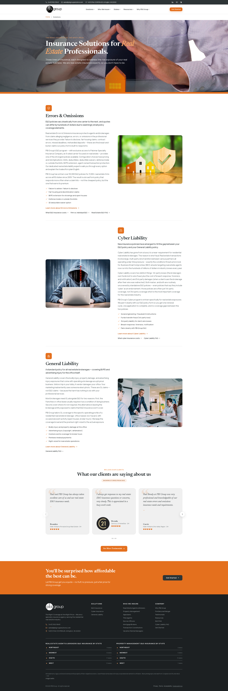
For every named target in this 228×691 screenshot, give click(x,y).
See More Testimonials (112, 548)
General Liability (97, 614)
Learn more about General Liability (60, 446)
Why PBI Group (143, 9)
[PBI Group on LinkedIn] (172, 2)
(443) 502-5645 (53, 2)
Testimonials (159, 614)
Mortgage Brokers (130, 624)
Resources (128, 9)
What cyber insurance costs (129, 338)
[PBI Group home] (54, 9)
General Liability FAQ (53, 451)
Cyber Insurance (97, 611)
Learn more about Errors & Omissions (61, 208)
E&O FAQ (158, 621)
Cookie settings (177, 686)
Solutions (90, 9)
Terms (161, 686)
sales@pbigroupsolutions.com (73, 2)
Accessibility (168, 686)
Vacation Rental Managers (133, 631)
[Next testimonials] (182, 514)
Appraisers (127, 614)
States (117, 9)
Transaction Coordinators (132, 628)
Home (48, 17)
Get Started (176, 9)
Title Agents (127, 618)
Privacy (155, 686)
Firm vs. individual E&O (79, 213)
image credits (50, 678)
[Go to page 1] (113, 538)
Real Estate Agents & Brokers (134, 608)
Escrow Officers (129, 621)
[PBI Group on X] (181, 2)
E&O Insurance (96, 608)
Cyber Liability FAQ (151, 338)
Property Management (131, 611)
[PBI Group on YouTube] (177, 2)
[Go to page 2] (115, 538)
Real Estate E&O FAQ (100, 213)
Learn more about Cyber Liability (131, 333)
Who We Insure (104, 9)
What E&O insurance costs (56, 213)
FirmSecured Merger (162, 611)
